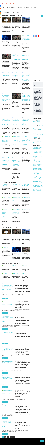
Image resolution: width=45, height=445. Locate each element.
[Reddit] (0, 8)
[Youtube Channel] (38, 36)
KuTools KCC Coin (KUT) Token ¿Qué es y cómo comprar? (16, 277)
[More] (0, 17)
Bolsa (13, 9)
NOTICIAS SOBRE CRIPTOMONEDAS (9, 182)
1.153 (11, 437)
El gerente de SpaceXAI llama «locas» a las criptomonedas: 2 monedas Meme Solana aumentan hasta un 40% (26, 192)
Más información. (22, 442)
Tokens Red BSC (26, 7)
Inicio (3, 7)
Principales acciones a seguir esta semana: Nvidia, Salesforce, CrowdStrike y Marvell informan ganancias (5, 64)
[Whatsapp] (0, 14)
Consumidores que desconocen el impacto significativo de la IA (38, 127)
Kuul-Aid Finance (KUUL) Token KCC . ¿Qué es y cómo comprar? (16, 269)
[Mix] (0, 13)
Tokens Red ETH (33, 7)
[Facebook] (0, 5)
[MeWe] (0, 11)
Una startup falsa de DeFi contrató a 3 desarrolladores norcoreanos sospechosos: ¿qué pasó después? (6, 221)
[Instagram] (35, 36)
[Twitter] (0, 6)
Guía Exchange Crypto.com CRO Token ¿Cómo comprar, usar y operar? (37, 141)
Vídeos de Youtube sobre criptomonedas (9, 227)
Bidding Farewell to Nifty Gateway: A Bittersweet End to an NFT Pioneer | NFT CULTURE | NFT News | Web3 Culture (6, 169)
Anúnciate (12, 12)
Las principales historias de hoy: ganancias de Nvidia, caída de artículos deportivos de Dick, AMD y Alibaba (16, 27)
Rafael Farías (36, 129)
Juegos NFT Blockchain (6, 9)
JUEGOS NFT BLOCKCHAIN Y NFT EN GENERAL (11, 115)
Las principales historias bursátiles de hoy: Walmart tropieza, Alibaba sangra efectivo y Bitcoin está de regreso (16, 104)
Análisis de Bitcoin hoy (25, 212)
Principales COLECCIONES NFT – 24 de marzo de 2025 (26, 162)
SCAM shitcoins (31, 9)
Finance (35, 120)
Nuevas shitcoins (19, 7)
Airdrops (25, 9)
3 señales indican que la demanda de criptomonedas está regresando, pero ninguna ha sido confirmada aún (6, 191)
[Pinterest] (0, 10)
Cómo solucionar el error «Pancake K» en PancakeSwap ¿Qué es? (38, 136)
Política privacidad (6, 12)
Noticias (27, 332)
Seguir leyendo (5, 298)
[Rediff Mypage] (0, 16)
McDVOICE (35, 125)
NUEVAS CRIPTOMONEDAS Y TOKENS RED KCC (11, 263)
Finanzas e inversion (19, 9)
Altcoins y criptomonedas (11, 7)
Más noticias (23, 332)
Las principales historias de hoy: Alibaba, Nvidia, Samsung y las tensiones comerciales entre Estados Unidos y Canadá (16, 45)
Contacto (17, 12)
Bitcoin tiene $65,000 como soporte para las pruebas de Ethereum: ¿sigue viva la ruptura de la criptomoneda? (16, 220)
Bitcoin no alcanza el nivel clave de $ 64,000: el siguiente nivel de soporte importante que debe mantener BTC (26, 203)
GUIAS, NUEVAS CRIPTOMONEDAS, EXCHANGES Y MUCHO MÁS (14, 15)
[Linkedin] (0, 9)
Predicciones (23, 12)
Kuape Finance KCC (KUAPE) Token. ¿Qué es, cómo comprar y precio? (6, 277)
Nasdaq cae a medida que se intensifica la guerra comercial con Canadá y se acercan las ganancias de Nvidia (6, 45)
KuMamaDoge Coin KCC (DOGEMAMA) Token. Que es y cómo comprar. (26, 269)
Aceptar (42, 441)
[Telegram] (0, 15)
